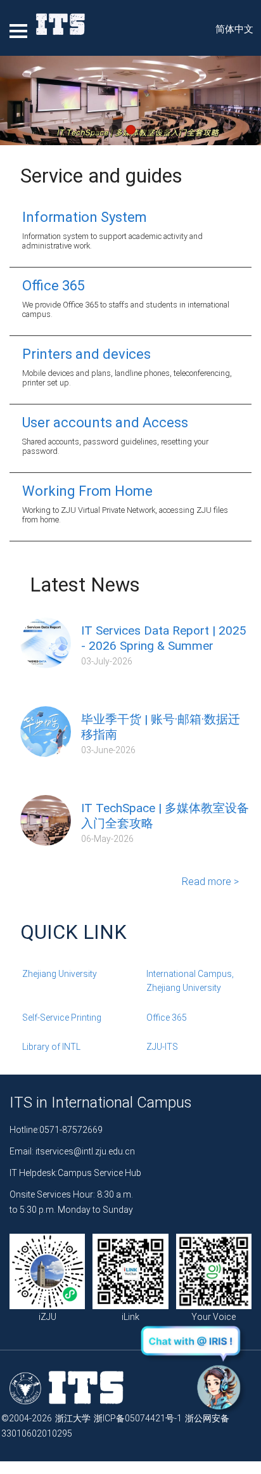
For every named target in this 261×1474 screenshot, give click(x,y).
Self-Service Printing (61, 1017)
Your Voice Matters (213, 1324)
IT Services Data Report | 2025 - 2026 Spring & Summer (163, 638)
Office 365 (166, 1017)
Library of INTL (51, 1047)
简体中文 (234, 29)
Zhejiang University (59, 974)
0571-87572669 (71, 1130)
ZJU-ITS (162, 1047)
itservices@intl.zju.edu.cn (85, 1151)
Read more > (210, 882)
